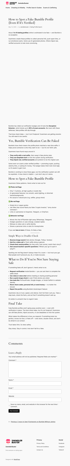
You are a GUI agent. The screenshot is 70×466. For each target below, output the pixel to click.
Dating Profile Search (36, 27)
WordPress (17, 459)
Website (11, 396)
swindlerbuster (24, 27)
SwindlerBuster (23, 3)
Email (11, 388)
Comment (12, 360)
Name (11, 380)
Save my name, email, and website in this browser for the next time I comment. (34, 405)
